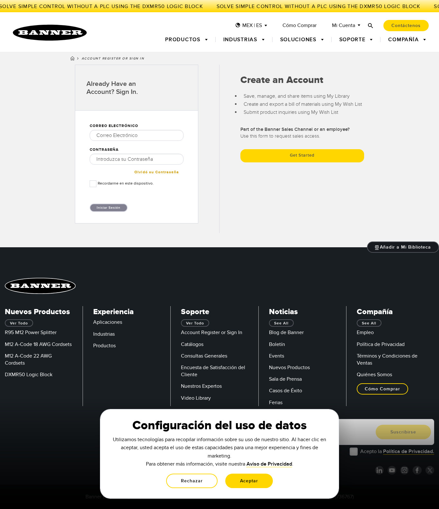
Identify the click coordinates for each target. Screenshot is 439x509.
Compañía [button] (404, 39)
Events (276, 356)
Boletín (277, 344)
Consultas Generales (204, 356)
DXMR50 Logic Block (28, 374)
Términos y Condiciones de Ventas (387, 359)
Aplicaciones (107, 322)
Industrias (104, 334)
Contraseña (104, 149)
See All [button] (281, 323)
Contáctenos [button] (406, 25)
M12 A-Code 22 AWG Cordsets (28, 359)
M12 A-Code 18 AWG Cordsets (38, 344)
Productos (104, 345)
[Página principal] (72, 59)
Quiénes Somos (374, 374)
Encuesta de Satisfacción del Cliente (213, 371)
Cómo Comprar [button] (382, 389)
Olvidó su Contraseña (156, 172)
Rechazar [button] (192, 481)
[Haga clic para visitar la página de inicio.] (49, 32)
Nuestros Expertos (201, 386)
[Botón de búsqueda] (370, 26)
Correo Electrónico (114, 125)
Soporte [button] (353, 39)
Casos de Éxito (285, 390)
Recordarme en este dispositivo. (126, 183)
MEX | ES (252, 26)
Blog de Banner (286, 332)
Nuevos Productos (289, 367)
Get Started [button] (302, 155)
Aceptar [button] (249, 481)
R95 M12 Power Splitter (31, 332)
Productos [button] (183, 39)
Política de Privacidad (381, 344)
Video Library (196, 398)
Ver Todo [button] (19, 323)
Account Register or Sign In (211, 332)
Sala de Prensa (285, 379)
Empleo (365, 332)
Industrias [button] (241, 39)
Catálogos (192, 344)
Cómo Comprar (299, 26)
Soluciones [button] (299, 39)
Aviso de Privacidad (269, 464)
